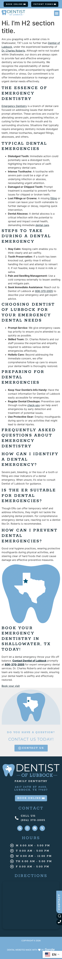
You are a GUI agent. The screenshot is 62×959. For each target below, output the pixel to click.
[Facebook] (35, 828)
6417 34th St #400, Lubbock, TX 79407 (31, 788)
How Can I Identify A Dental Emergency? (30, 459)
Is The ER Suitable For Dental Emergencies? (29, 496)
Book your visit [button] (11, 685)
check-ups (33, 405)
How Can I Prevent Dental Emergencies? (30, 536)
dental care (42, 225)
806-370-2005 (44, 291)
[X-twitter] (42, 828)
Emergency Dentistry (14, 106)
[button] (57, 13)
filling (53, 198)
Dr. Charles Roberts (13, 50)
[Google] (20, 828)
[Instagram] (27, 828)
